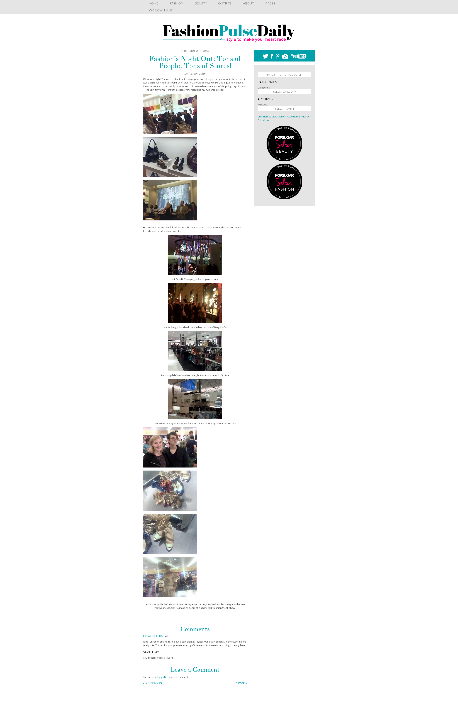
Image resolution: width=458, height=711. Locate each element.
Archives (262, 104)
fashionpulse (197, 73)
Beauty (201, 3)
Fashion (176, 3)
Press (270, 3)
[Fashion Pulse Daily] (229, 32)
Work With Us (161, 10)
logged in (162, 677)
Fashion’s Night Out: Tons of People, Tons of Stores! (195, 62)
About (248, 3)
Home (153, 3)
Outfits (225, 3)
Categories (264, 87)
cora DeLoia (153, 636)
